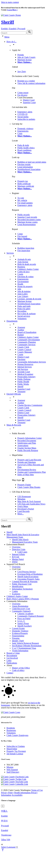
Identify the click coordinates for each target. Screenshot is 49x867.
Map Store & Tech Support (29, 501)
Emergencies (22, 131)
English (4, 816)
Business (21, 267)
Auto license (22, 262)
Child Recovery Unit (21, 608)
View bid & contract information (31, 83)
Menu (6, 37)
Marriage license (24, 60)
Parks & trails (23, 145)
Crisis (19, 133)
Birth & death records (26, 264)
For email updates (25, 203)
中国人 (4, 811)
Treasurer (21, 391)
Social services (23, 316)
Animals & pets (24, 259)
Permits (20, 55)
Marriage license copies (27, 222)
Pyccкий (5, 825)
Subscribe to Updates (16, 746)
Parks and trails (23, 306)
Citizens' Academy (25, 613)
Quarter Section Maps (26, 448)
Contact (10, 673)
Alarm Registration (20, 606)
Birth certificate (24, 183)
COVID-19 (22, 114)
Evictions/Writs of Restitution (30, 574)
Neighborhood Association (28, 169)
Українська (6, 835)
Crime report (22, 92)
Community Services (26, 344)
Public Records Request (27, 450)
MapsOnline (12, 749)
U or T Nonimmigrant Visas (24, 648)
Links (9, 660)
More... (20, 514)
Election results (23, 164)
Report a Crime (13, 653)
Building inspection (25, 248)
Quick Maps (22, 506)
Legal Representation (26, 224)
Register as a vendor (26, 81)
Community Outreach (21, 611)
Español (4, 830)
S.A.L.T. (21, 621)
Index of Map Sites (25, 474)
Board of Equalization (26, 332)
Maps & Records (14, 425)
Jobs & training (23, 291)
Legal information (25, 167)
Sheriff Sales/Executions (27, 576)
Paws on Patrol (23, 618)
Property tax (22, 181)
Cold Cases (22, 552)
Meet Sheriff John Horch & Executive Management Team (23, 535)
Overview (16, 547)
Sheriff (7, 21)
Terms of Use (37, 790)
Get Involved (12, 658)
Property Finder (24, 485)
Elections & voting (25, 276)
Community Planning (26, 342)
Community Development (28, 339)
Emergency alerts (24, 112)
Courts (20, 274)
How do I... (11, 41)
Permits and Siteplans (26, 462)
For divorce (22, 95)
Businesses (11, 730)
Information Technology (22, 589)
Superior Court (29, 102)
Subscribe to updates (26, 119)
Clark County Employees (17, 735)
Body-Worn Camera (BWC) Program (23, 599)
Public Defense (23, 379)
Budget (20, 335)
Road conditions (24, 150)
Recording (21, 311)
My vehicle (22, 200)
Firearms (15, 638)
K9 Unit (15, 557)
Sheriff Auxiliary (24, 626)
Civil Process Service (26, 571)
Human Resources (25, 364)
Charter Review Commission (29, 405)
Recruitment (12, 655)
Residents (11, 728)
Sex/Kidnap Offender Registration (26, 645)
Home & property (25, 286)
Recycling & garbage (26, 313)
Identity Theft (18, 641)
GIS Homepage (24, 496)
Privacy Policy (7, 792)
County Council (24, 349)
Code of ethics (18, 670)
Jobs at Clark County (26, 57)
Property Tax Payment (16, 751)
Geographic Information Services (31, 362)
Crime (20, 234)
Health (20, 284)
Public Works (23, 384)
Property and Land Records (29, 460)
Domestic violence (25, 128)
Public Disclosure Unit (21, 584)
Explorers (16, 594)
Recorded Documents (26, 440)
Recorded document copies (29, 219)
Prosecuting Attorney (26, 377)
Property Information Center (29, 438)
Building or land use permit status (31, 162)
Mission (10, 767)
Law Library (22, 296)
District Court (29, 100)
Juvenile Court (23, 372)
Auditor (20, 330)
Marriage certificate (25, 186)
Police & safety (23, 309)
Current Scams (18, 628)
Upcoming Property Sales (28, 579)
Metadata (21, 499)
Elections (21, 359)
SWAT (15, 562)
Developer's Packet (25, 509)
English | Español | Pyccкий (13, 28)
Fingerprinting (18, 636)
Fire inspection (23, 250)
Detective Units (18, 549)
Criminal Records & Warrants (24, 581)
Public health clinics (26, 148)
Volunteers (22, 318)
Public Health (23, 381)
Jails (19, 289)
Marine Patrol (18, 559)
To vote (20, 198)
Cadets (15, 591)
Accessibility (17, 795)
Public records (23, 214)
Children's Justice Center (28, 269)
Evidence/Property (20, 633)
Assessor (21, 327)
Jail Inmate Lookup (15, 754)
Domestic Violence (20, 631)
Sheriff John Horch (20, 539)
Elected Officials (14, 394)
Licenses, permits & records (29, 299)
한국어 (4, 821)
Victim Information (20, 650)
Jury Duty (21, 71)
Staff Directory (13, 772)
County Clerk (23, 347)
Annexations (22, 445)
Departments (12, 321)
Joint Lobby (22, 294)
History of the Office (21, 668)
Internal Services (24, 367)
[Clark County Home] (11, 15)
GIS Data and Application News (31, 504)
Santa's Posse (23, 623)
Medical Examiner (25, 374)
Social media (22, 117)
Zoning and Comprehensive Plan (31, 472)
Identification (17, 586)
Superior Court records (27, 217)
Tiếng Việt (5, 839)
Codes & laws (23, 271)
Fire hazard (22, 236)
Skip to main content (10, 2)
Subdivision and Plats (26, 443)
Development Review (26, 469)
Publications (12, 663)
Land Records (23, 511)
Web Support (12, 769)
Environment (23, 281)
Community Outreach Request (30, 616)
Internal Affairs (18, 554)
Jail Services (22, 369)
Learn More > (12, 10)
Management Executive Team (25, 542)
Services (10, 253)
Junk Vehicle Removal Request (25, 643)
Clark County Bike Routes (28, 487)
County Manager (24, 352)
